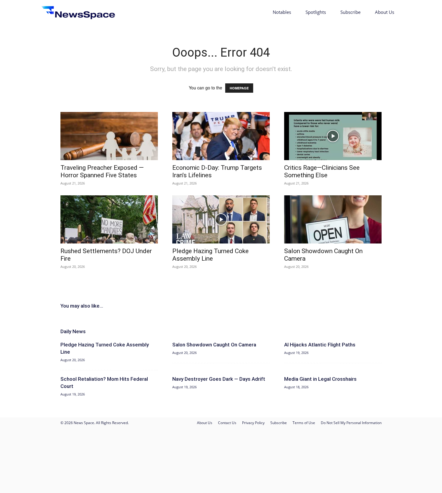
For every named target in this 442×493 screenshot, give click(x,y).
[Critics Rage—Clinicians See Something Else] (333, 136)
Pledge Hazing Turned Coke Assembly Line (210, 254)
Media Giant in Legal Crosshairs (320, 379)
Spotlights (315, 12)
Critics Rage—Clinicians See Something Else (322, 171)
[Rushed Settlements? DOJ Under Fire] (109, 219)
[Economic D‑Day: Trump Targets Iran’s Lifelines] (221, 136)
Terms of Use (304, 422)
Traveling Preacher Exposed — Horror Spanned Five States (102, 171)
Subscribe (350, 12)
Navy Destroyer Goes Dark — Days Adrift (218, 379)
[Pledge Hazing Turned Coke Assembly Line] (221, 219)
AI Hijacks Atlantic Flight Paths (319, 345)
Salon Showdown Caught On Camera (214, 345)
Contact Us (227, 422)
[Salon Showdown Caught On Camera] (333, 219)
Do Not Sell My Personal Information (351, 422)
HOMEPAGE (239, 88)
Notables (282, 12)
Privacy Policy (253, 422)
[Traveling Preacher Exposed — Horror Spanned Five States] (109, 136)
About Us (384, 12)
